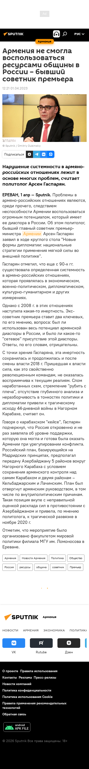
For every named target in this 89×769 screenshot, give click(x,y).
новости (10, 630)
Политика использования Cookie (27, 697)
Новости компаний (16, 684)
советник (58, 567)
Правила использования (38, 671)
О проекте (10, 671)
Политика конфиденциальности (26, 690)
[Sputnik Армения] (14, 36)
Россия (9, 567)
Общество (75, 558)
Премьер (75, 567)
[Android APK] (17, 727)
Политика (57, 558)
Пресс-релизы (45, 677)
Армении (32, 233)
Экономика (54, 630)
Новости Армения (33, 558)
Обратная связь (14, 714)
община (41, 567)
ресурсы (25, 567)
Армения (10, 558)
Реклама (25, 677)
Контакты (9, 677)
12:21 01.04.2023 (15, 88)
